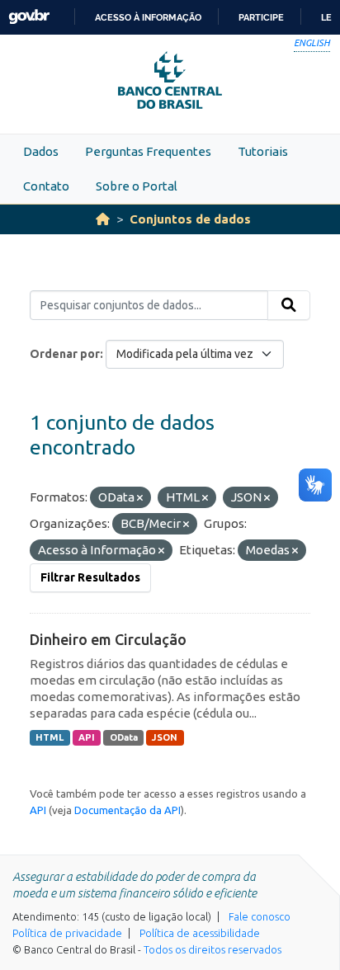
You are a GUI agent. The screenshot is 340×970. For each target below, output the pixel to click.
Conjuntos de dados (190, 219)
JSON (164, 737)
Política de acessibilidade (199, 933)
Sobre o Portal (136, 186)
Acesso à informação (148, 17)
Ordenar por (65, 353)
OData (124, 737)
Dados (41, 151)
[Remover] (140, 498)
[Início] (103, 219)
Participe (261, 17)
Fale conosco (259, 916)
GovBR (29, 17)
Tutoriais (263, 151)
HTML (49, 737)
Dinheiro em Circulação (108, 639)
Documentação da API (127, 810)
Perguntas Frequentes (148, 151)
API (86, 737)
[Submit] (288, 305)
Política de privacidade (67, 933)
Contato (46, 186)
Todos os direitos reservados (212, 949)
